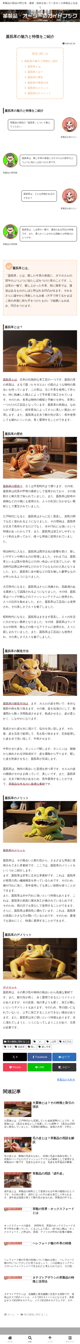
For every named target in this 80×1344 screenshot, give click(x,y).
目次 (35, 53)
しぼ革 (52, 1041)
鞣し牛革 (46, 1047)
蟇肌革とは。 (35, 66)
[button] (64, 1067)
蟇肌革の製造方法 (38, 82)
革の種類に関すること (18, 1041)
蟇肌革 (21, 1047)
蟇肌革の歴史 (35, 77)
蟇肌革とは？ (35, 71)
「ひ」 (40, 1041)
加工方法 (67, 1041)
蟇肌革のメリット (38, 87)
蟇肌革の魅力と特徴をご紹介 (41, 61)
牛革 (9, 1047)
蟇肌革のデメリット (39, 93)
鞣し (33, 1047)
